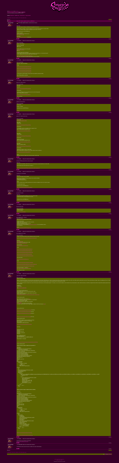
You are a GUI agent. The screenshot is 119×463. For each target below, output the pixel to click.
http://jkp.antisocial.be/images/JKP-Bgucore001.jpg (24, 88)
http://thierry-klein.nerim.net (20, 49)
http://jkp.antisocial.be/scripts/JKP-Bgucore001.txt (23, 94)
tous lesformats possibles (19, 302)
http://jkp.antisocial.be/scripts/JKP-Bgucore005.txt (23, 130)
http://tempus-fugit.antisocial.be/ (21, 211)
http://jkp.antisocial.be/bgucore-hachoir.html (22, 441)
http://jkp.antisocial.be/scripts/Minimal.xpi (22, 245)
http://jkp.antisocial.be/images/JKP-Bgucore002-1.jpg (24, 66)
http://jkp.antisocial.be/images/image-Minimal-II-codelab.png (25, 262)
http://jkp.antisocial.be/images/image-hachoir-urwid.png (24, 324)
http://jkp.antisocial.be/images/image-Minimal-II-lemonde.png (25, 255)
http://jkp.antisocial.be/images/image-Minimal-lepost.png (24, 250)
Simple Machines (62, 459)
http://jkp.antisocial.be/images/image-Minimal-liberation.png (25, 252)
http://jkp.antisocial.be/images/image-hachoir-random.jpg (24, 432)
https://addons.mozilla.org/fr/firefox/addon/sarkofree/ (24, 268)
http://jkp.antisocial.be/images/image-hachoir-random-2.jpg (25, 435)
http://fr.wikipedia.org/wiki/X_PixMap (22, 120)
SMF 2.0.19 (56, 459)
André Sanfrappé (10, 22)
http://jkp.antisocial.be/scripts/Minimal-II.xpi (23, 259)
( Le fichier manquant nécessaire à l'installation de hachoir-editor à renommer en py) (28, 294)
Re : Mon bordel (20, 444)
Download (18, 110)
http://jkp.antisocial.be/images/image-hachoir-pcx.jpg (24, 313)
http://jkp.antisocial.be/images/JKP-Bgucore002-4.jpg (24, 71)
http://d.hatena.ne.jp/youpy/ (33, 224)
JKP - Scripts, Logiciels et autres (23, 22)
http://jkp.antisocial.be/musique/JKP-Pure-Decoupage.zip (24, 187)
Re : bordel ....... (20, 40)
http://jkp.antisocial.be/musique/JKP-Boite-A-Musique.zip (24, 55)
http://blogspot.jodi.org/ (20, 241)
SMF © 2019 (59, 459)
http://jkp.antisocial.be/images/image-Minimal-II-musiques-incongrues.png (27, 264)
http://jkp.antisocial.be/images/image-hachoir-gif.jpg (24, 311)
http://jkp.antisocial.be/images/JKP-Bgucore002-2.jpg (24, 68)
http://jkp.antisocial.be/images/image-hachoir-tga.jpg (24, 316)
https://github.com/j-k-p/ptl (20, 34)
